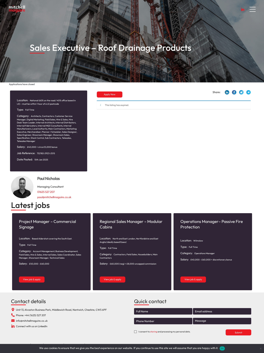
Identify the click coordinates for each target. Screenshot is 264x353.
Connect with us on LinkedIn (31, 326)
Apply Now (109, 94)
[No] (260, 348)
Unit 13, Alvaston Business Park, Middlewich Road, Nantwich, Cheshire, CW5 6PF (61, 309)
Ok (222, 348)
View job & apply (32, 279)
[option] (51, 251)
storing (153, 331)
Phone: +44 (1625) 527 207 (31, 315)
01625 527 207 (46, 192)
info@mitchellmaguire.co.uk (32, 320)
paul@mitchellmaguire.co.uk (54, 197)
